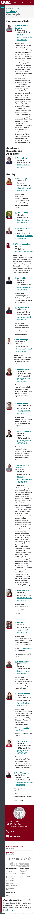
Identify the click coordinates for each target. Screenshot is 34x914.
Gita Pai (20, 622)
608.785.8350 (22, 167)
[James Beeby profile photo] (9, 215)
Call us (12, 831)
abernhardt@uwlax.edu (25, 236)
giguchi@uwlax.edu (24, 411)
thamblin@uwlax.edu (24, 317)
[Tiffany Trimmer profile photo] (9, 696)
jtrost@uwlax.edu (23, 751)
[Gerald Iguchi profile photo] (9, 406)
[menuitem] (12, 871)
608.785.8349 (22, 40)
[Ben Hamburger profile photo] (8, 341)
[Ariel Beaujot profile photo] (9, 181)
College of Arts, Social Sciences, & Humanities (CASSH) (16, 8)
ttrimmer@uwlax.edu (24, 703)
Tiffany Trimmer (23, 694)
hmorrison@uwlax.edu (24, 598)
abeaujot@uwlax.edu (24, 188)
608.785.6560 (22, 674)
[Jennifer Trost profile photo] (9, 744)
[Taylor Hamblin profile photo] (9, 310)
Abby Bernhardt (22, 228)
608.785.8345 (22, 600)
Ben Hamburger (22, 340)
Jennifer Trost (22, 741)
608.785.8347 (22, 381)
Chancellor (9, 871)
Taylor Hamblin (23, 308)
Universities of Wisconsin (10, 889)
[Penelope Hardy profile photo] (9, 372)
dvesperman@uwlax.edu (24, 782)
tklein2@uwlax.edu (23, 165)
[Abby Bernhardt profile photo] (9, 230)
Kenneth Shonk (23, 662)
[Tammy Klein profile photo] (9, 160)
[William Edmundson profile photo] (8, 245)
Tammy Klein (22, 158)
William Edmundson (23, 244)
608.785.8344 (22, 443)
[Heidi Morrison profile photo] (9, 593)
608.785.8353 (22, 238)
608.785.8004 (22, 223)
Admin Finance (10, 880)
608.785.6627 (22, 753)
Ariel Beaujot (22, 179)
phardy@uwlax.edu (23, 379)
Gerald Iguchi (22, 403)
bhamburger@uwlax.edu (24, 349)
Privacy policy (11, 910)
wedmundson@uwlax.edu (24, 251)
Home (9, 8)
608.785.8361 (22, 290)
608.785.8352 (22, 632)
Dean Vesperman (22, 773)
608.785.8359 (21, 785)
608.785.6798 (22, 190)
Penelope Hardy (23, 369)
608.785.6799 (22, 705)
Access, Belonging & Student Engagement (11, 877)
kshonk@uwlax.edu (23, 671)
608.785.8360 (22, 320)
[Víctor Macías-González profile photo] (9, 28)
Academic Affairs (11, 873)
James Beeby (22, 213)
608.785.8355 (22, 413)
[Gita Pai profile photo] (9, 625)
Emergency (9, 895)
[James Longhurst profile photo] (9, 433)
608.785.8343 (21, 351)
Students (22, 873)
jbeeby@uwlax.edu (23, 220)
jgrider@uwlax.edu (23, 287)
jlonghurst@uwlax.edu (24, 441)
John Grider (21, 278)
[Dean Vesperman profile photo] (8, 775)
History (11, 11)
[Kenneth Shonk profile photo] (9, 664)
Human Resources (25, 876)
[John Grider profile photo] (9, 280)
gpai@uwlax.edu (23, 630)
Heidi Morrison (23, 590)
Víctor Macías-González (22, 27)
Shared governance (11, 886)
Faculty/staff (23, 871)
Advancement (10, 883)
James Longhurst (24, 431)
